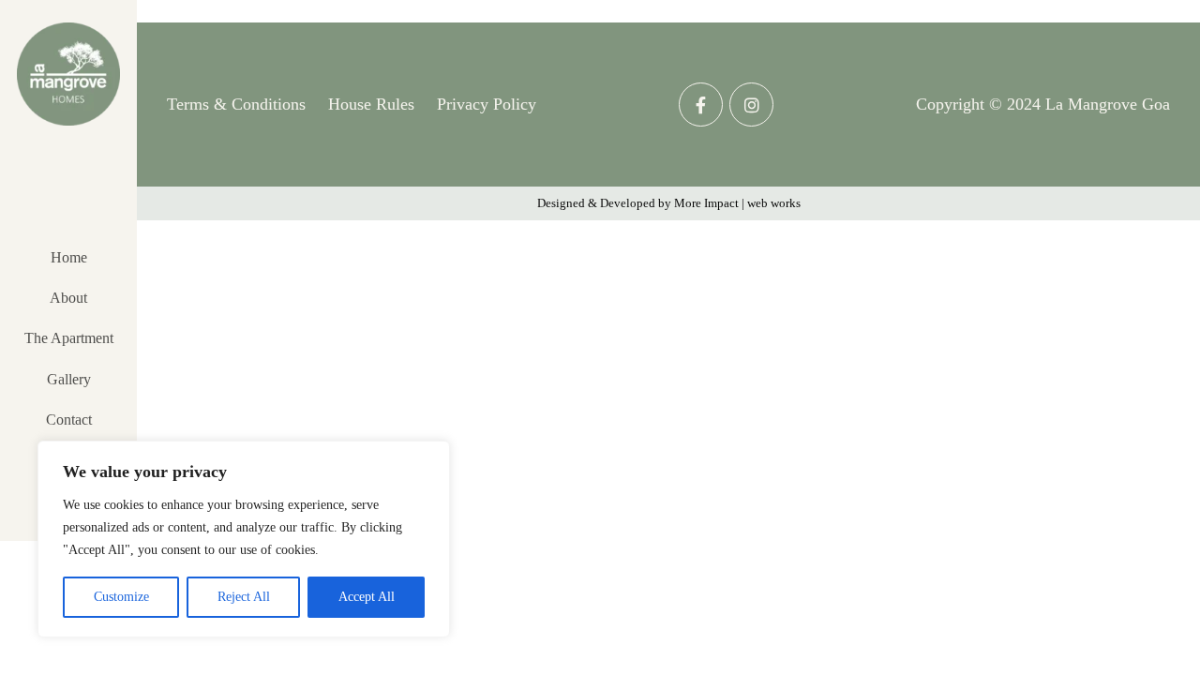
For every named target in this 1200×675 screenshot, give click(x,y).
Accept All (366, 597)
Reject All (244, 597)
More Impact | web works (737, 203)
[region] (244, 539)
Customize (121, 597)
